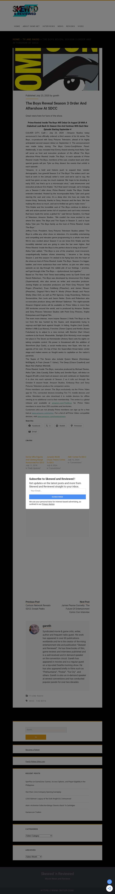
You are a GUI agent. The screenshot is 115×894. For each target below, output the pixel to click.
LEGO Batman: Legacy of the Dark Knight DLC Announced (48, 799)
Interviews (48, 26)
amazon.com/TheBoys (62, 403)
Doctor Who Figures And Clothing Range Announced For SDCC (35, 460)
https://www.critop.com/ (57, 890)
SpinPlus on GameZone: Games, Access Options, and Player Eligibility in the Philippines (55, 783)
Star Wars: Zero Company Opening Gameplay (43, 792)
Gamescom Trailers (33, 812)
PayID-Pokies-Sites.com (35, 761)
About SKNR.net (31, 26)
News (60, 26)
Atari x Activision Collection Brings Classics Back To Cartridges (50, 805)
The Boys (41, 701)
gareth (56, 95)
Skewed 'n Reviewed (57, 874)
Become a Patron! (33, 750)
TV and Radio (31, 39)
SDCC (31, 701)
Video (81, 26)
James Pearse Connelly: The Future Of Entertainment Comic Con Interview (75, 608)
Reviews (70, 26)
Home (17, 26)
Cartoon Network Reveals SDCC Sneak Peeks (38, 607)
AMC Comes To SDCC (77, 457)
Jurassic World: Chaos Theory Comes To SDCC (56, 460)
